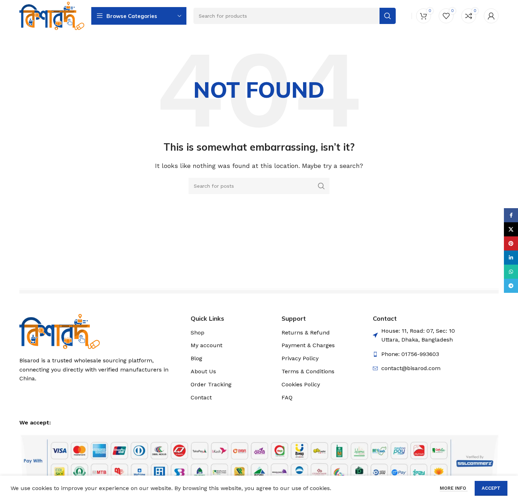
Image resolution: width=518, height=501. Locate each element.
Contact (201, 397)
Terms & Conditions (308, 371)
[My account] (491, 16)
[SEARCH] (321, 186)
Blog (196, 358)
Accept (491, 488)
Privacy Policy (300, 358)
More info (454, 488)
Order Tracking (211, 384)
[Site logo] (51, 15)
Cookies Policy (301, 384)
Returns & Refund (306, 332)
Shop (197, 332)
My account (206, 345)
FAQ (287, 397)
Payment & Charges (308, 345)
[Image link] (59, 330)
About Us (203, 371)
